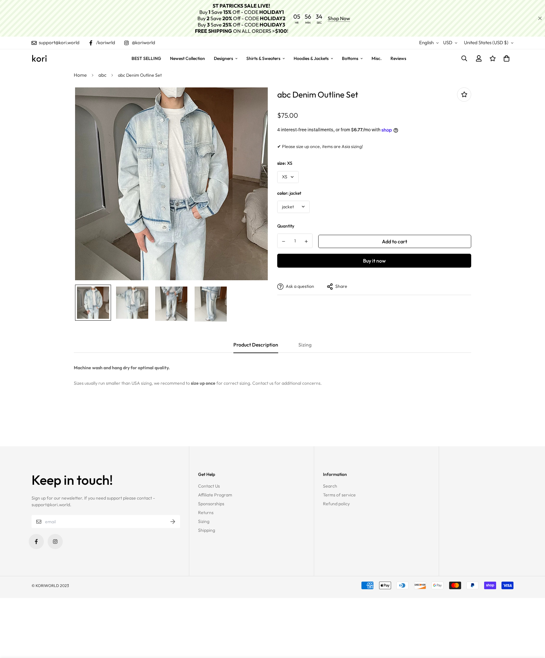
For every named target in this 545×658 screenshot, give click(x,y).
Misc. (377, 58)
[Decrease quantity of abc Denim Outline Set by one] (284, 241)
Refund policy (336, 504)
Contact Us (209, 486)
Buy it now (374, 261)
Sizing (203, 521)
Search (330, 486)
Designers (223, 58)
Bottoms (350, 58)
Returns (206, 512)
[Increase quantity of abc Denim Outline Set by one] (307, 241)
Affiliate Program (215, 495)
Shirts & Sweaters (263, 58)
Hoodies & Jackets (311, 58)
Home (80, 75)
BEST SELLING (146, 58)
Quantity (285, 226)
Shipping (206, 530)
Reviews (398, 58)
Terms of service (339, 495)
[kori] (39, 58)
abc (102, 75)
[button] (505, 58)
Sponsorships (211, 504)
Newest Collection (187, 58)
